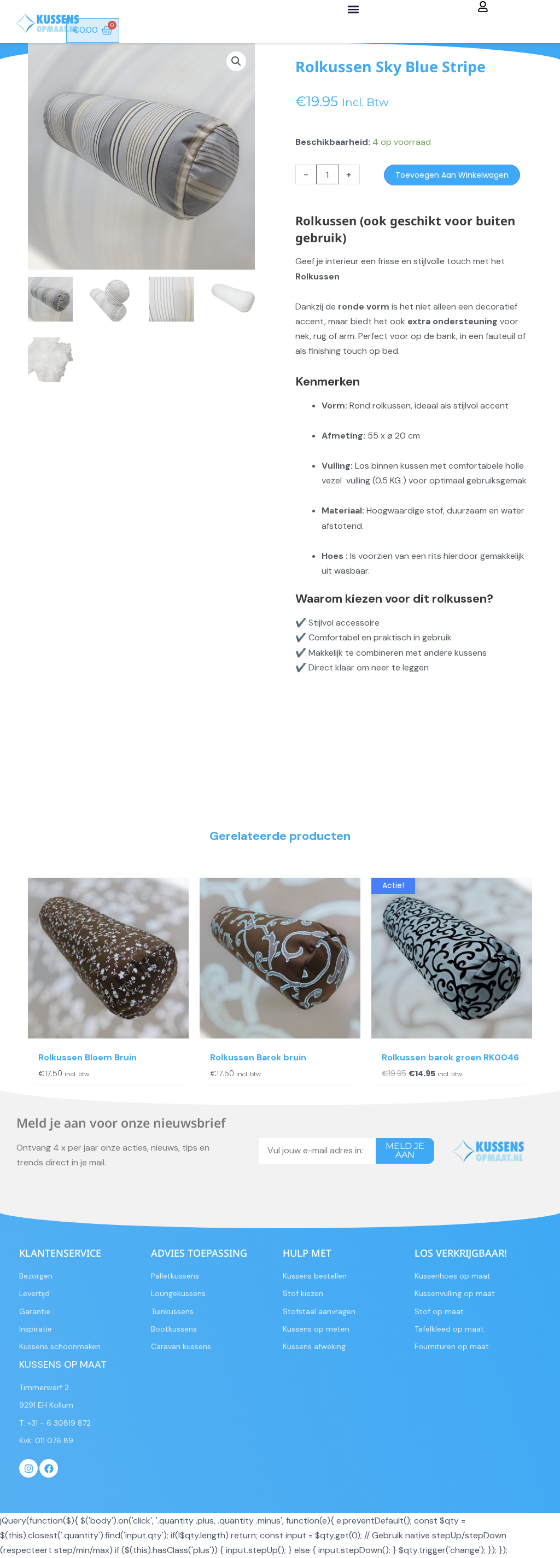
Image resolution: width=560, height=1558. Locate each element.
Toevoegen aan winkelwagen (452, 175)
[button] (354, 9)
